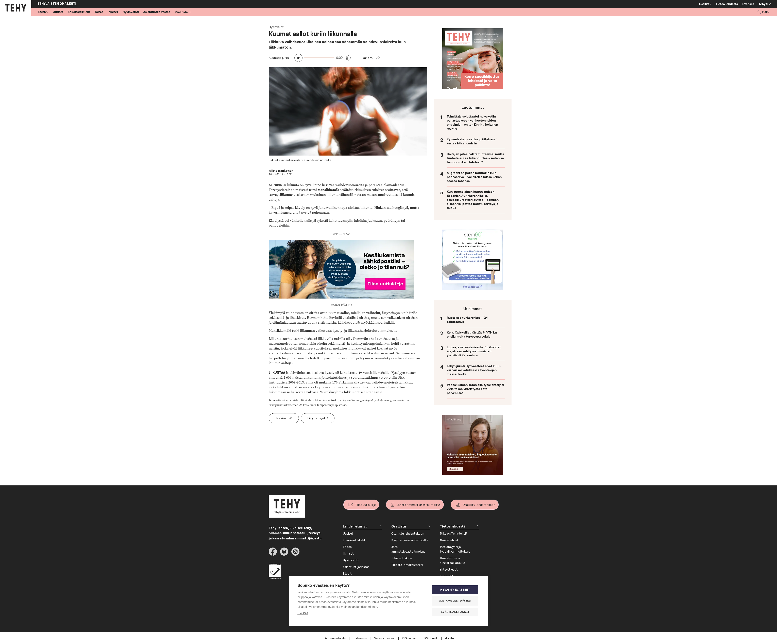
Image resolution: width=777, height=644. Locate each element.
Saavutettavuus (384, 638)
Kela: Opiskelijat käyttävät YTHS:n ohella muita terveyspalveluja (472, 334)
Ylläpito (449, 638)
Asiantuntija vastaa (156, 12)
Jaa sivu (368, 58)
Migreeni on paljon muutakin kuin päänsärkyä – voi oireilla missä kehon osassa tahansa (474, 177)
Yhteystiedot (449, 569)
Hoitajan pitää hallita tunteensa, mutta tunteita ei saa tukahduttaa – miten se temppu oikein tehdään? (475, 158)
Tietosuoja (360, 638)
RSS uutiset (409, 638)
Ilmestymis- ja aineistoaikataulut (453, 560)
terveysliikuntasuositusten (289, 194)
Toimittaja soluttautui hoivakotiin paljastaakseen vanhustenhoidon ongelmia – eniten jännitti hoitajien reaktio (472, 122)
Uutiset (58, 12)
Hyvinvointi (131, 12)
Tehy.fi (763, 4)
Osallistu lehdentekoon (479, 505)
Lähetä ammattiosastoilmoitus (418, 505)
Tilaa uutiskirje (365, 505)
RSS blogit (431, 638)
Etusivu (43, 12)
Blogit (347, 573)
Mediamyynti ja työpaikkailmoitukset (455, 549)
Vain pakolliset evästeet (455, 601)
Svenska (748, 4)
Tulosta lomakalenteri (407, 565)
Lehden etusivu (355, 526)
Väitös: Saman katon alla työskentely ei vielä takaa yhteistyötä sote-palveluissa (475, 389)
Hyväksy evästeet (455, 589)
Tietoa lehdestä (727, 4)
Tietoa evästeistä (334, 638)
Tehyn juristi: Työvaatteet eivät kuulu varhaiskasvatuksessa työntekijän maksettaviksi (474, 370)
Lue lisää (302, 612)
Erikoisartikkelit (79, 12)
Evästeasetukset (455, 611)
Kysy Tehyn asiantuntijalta (409, 540)
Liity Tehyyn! (316, 418)
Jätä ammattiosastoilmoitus (408, 549)
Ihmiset (113, 12)
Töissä (98, 12)
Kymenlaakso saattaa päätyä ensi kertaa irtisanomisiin (472, 141)
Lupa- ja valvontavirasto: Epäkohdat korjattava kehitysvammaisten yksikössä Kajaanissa (474, 351)
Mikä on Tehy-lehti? (453, 533)
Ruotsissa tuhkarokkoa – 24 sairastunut (467, 320)
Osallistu (705, 4)
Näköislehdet (449, 540)
